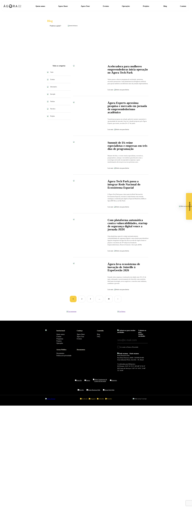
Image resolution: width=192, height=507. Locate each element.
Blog (165, 6)
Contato (183, 6)
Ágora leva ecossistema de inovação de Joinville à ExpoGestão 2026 (124, 267)
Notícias (52, 101)
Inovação (52, 94)
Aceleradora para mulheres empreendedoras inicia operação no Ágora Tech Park (128, 69)
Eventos (106, 6)
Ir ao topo (144, 398)
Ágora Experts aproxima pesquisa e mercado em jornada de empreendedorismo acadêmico (127, 107)
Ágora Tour (85, 6)
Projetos (146, 6)
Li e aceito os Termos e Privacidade (129, 347)
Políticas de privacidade (63, 355)
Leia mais (110, 90)
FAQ (98, 336)
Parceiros (52, 109)
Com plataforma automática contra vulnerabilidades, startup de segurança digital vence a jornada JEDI (127, 224)
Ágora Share (63, 6)
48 (109, 299)
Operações (126, 6)
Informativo (53, 87)
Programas (59, 339)
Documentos (60, 353)
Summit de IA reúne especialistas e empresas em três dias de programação (127, 145)
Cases (51, 72)
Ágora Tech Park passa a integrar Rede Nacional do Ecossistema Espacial (124, 184)
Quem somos (40, 6)
